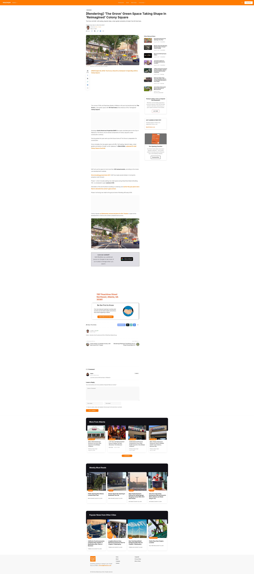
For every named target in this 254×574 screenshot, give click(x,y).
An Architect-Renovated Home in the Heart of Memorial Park (160, 88)
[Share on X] (94, 31)
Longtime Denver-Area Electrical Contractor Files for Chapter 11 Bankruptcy (116, 542)
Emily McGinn (162, 41)
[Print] (100, 31)
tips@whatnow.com (150, 127)
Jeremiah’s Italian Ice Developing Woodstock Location (159, 62)
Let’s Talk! (155, 111)
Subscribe (248, 2)
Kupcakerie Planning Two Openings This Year (160, 39)
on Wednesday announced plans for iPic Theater (114, 213)
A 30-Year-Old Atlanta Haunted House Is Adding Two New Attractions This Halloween (116, 443)
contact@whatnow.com (104, 565)
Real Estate (134, 2)
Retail (127, 2)
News (90, 537)
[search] (242, 3)
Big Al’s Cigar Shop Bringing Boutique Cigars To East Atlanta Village (160, 47)
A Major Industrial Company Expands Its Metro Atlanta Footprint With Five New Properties (160, 70)
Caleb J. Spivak (98, 26)
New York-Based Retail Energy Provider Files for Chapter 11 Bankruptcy (136, 542)
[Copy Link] (97, 31)
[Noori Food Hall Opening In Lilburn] (148, 55)
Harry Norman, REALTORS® (158, 92)
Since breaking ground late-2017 (100, 175)
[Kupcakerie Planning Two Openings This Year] (148, 40)
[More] (103, 31)
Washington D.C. (153, 537)
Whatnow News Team (92, 448)
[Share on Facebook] (92, 31)
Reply (137, 373)
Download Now (155, 157)
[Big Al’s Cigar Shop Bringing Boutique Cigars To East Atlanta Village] (148, 47)
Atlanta (90, 490)
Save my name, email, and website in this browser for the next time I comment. (105, 407)
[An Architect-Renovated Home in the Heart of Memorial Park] (148, 88)
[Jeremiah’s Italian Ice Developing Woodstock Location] (148, 62)
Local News (91, 439)
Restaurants (121, 2)
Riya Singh (162, 74)
